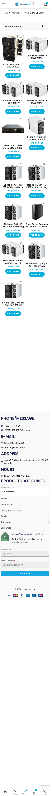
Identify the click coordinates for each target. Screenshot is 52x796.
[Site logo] (25, 4)
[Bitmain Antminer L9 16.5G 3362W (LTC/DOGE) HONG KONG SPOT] (13, 89)
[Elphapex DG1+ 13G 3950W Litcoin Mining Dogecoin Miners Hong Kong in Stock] (13, 171)
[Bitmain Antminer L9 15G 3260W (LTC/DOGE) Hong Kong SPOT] (37, 44)
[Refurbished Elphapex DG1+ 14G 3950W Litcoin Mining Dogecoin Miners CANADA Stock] (13, 289)
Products (15, 12)
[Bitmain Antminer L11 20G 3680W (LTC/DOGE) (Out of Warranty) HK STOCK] (13, 48)
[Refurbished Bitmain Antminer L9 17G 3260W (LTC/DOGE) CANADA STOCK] (13, 248)
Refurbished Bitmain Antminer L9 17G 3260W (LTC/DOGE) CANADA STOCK (13, 264)
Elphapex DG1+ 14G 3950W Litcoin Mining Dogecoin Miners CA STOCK (36, 188)
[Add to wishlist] (20, 37)
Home (5, 12)
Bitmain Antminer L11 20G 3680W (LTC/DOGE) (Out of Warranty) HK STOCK (13, 68)
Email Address (8, 560)
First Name (6, 549)
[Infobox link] (25, 538)
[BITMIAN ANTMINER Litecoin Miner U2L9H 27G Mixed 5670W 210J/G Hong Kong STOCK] (13, 129)
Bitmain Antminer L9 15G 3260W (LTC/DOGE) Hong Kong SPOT (37, 59)
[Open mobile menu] (3, 4)
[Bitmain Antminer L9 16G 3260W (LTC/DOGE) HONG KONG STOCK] (37, 89)
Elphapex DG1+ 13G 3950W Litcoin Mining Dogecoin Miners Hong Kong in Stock (13, 188)
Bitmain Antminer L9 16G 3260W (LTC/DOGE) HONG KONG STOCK (37, 104)
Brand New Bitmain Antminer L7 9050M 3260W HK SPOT (36, 139)
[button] (13, 75)
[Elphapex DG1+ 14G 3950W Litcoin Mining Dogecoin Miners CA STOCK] (37, 171)
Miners (26, 12)
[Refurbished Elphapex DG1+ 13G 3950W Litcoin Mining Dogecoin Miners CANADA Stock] (37, 250)
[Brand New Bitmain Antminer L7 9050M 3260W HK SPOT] (37, 125)
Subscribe (25, 573)
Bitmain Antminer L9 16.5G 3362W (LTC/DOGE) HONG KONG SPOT (13, 104)
